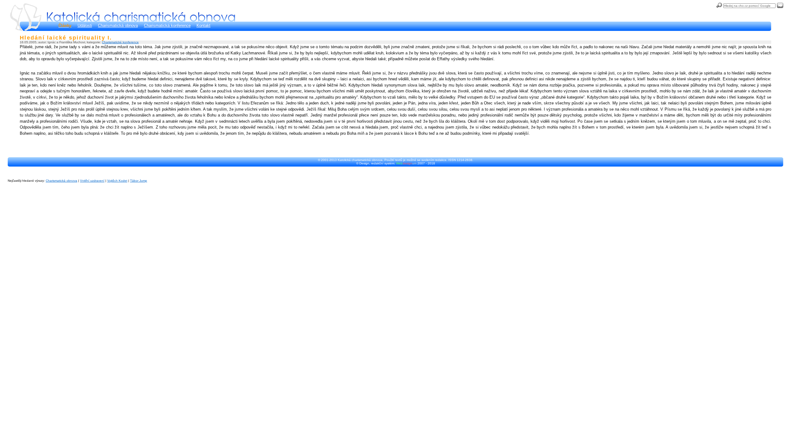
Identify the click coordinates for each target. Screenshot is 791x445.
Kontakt (203, 25)
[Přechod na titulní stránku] (141, 17)
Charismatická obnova (118, 25)
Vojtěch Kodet (117, 180)
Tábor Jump (138, 180)
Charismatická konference (167, 25)
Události (85, 25)
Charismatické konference (120, 42)
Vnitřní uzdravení (92, 180)
